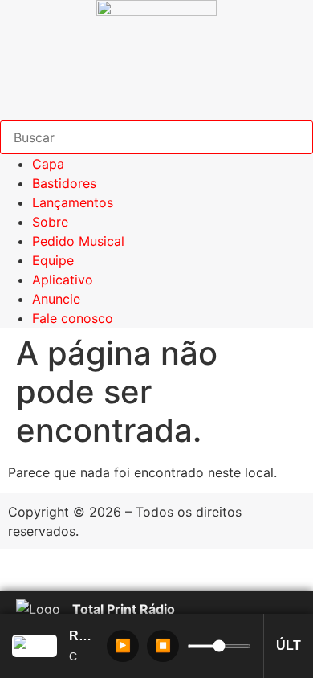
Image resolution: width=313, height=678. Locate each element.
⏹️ (163, 645)
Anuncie (56, 299)
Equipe (53, 260)
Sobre (50, 222)
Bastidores (64, 183)
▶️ (123, 645)
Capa (48, 164)
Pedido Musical (78, 241)
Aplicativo (62, 280)
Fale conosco (72, 318)
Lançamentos (72, 202)
